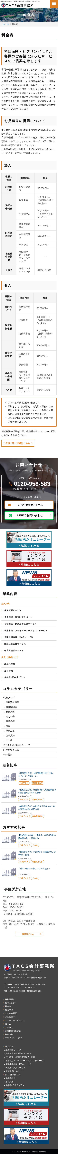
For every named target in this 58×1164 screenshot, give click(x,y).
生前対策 (8, 671)
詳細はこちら (28, 934)
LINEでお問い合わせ (30, 515)
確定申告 (10, 716)
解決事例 (9, 1010)
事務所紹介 (10, 999)
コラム (8, 1024)
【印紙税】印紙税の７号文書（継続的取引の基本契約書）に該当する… (37, 836)
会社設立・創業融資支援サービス (20, 624)
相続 (8, 726)
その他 (9, 740)
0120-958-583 (32, 484)
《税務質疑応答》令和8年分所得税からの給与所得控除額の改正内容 (36, 807)
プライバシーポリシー (15, 1038)
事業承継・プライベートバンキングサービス (25, 630)
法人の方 (9, 1046)
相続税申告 (9, 664)
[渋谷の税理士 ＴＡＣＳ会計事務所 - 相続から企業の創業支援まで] (17, 4)
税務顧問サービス (13, 610)
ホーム (6, 24)
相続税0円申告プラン (14, 677)
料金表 (8, 1006)
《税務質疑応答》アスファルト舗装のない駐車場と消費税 (37, 853)
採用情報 (9, 1034)
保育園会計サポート (14, 650)
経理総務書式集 (11, 750)
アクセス (9, 1027)
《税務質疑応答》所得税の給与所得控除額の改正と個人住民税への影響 (37, 791)
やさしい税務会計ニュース (16, 745)
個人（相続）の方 (13, 1074)
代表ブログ (9, 697)
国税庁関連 (11, 707)
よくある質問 (11, 1013)
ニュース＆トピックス (15, 1020)
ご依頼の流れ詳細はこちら (16, 443)
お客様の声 (10, 1017)
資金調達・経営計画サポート (18, 617)
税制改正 (10, 731)
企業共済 (10, 735)
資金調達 (10, 712)
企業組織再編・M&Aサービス (18, 637)
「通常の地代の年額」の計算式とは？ (34, 868)
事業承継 (10, 721)
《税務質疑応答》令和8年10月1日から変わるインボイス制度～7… (36, 774)
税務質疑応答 (12, 702)
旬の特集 (7, 754)
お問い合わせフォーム (30, 504)
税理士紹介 (10, 1003)
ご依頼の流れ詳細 (13, 1031)
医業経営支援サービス (15, 644)
